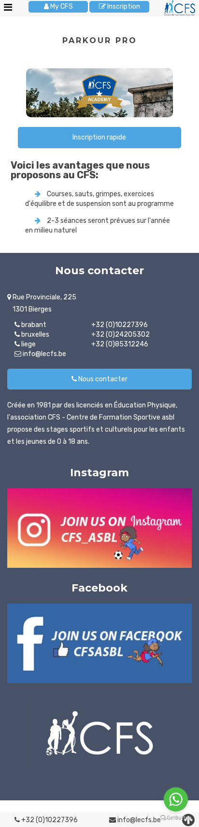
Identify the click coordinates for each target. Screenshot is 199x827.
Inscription (123, 6)
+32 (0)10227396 (49, 820)
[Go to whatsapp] (176, 799)
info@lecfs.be (138, 820)
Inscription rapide (99, 137)
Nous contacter (102, 379)
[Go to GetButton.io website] (175, 817)
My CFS (61, 6)
